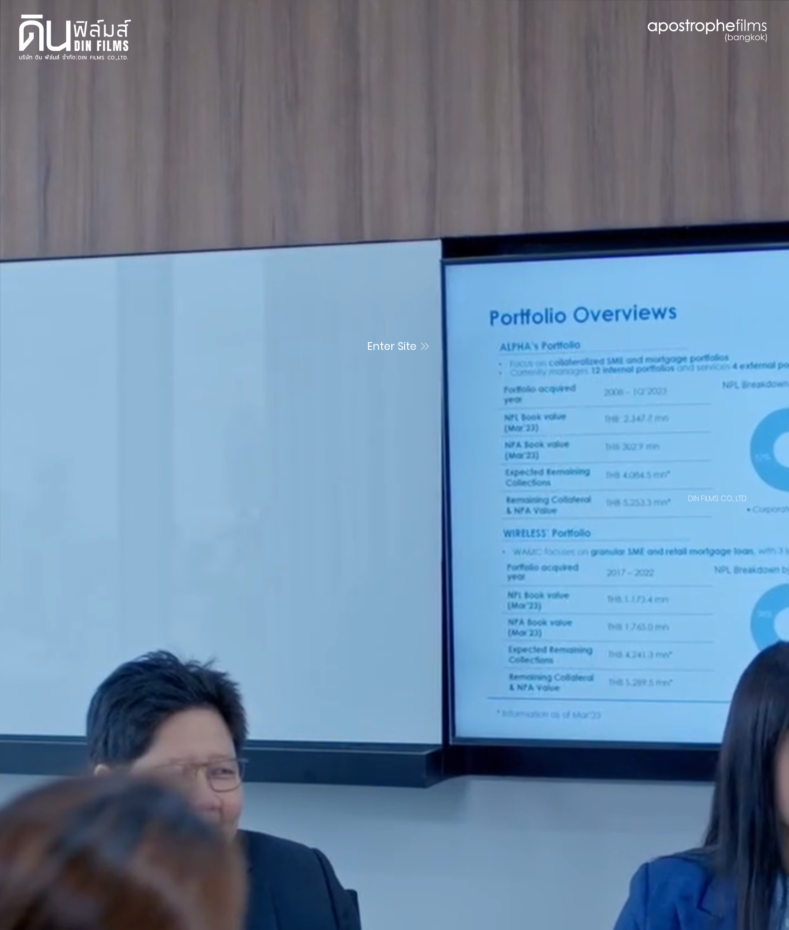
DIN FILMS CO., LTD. (717, 498)
